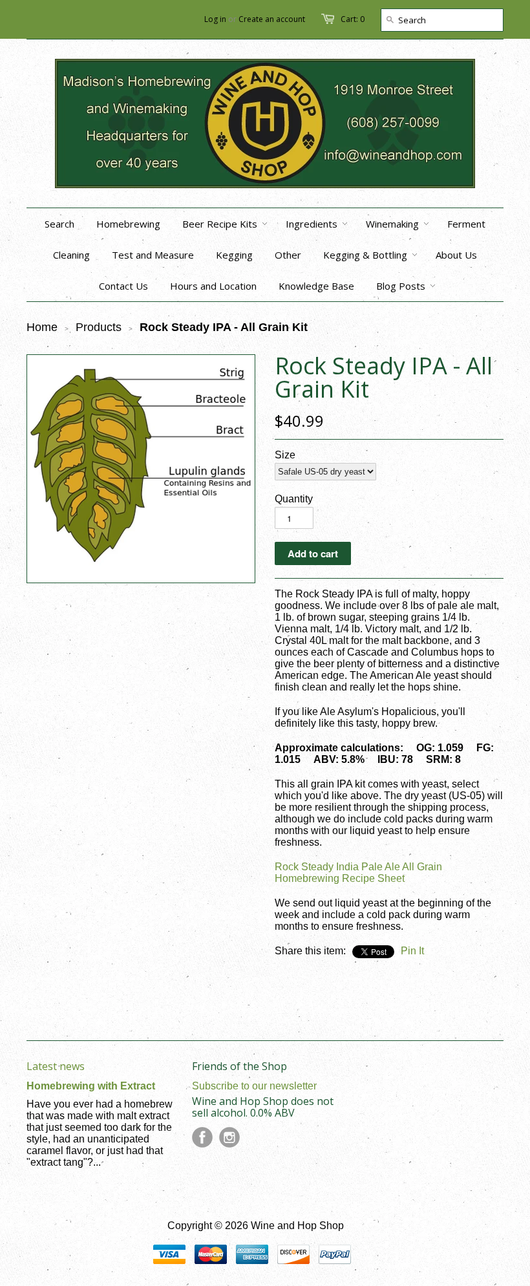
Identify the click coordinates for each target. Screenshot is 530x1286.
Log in (215, 19)
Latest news (55, 1066)
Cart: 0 (353, 19)
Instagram (229, 1137)
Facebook (202, 1137)
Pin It (412, 950)
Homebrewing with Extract (90, 1085)
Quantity (294, 498)
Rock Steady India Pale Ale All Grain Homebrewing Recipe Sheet (358, 872)
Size (285, 454)
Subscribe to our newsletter (254, 1085)
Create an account (271, 19)
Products (99, 327)
